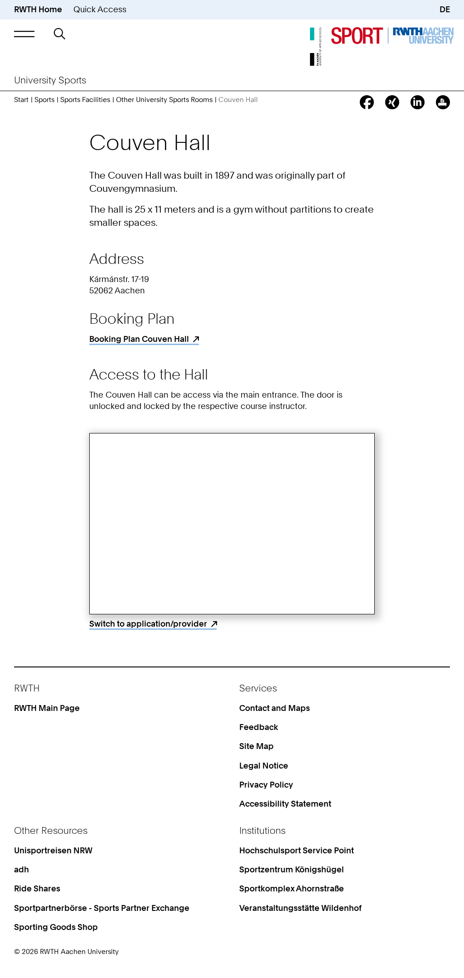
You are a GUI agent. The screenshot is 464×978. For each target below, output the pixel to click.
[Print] (443, 102)
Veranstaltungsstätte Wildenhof (300, 908)
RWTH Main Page (47, 708)
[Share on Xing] (392, 102)
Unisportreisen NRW (53, 850)
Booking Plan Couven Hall (139, 339)
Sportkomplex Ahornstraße (291, 888)
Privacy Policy (266, 784)
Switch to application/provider (148, 623)
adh (21, 869)
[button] (24, 33)
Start (21, 100)
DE (445, 9)
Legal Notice (263, 765)
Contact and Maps (274, 708)
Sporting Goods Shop (56, 927)
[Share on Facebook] (367, 102)
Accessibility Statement (285, 803)
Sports (44, 100)
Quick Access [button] (99, 9)
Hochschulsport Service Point (296, 850)
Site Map (256, 746)
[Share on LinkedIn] (418, 102)
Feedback (258, 727)
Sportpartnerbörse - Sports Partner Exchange (101, 908)
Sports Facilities (85, 100)
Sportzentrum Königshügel (291, 869)
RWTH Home (38, 9)
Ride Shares (37, 888)
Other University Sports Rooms (164, 100)
